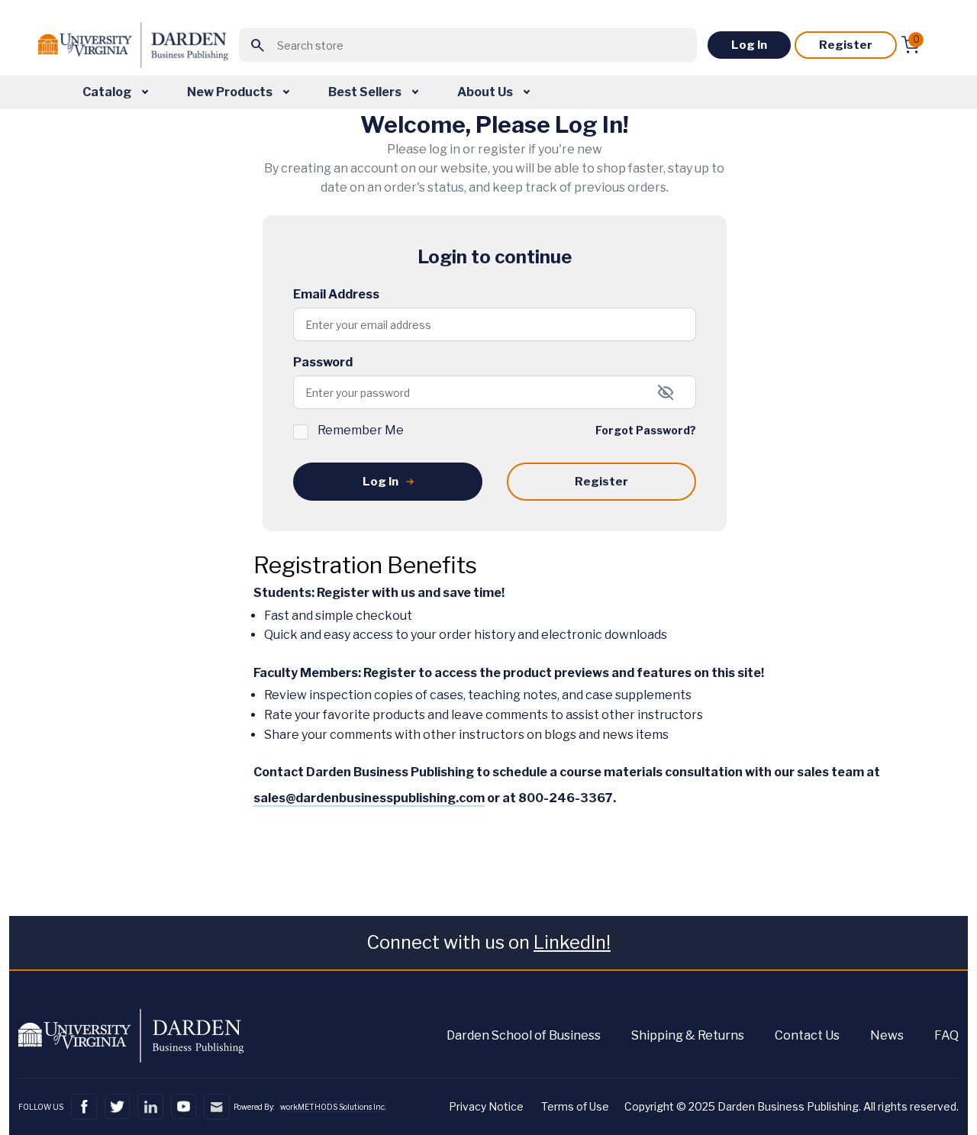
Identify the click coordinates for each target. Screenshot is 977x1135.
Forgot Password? (645, 430)
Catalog (108, 92)
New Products (231, 92)
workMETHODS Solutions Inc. (332, 1106)
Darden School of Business (524, 1035)
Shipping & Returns (687, 1035)
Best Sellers (366, 92)
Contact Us (807, 1035)
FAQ (946, 1035)
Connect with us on (488, 942)
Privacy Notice (486, 1106)
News (887, 1035)
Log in (749, 45)
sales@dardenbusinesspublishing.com (369, 798)
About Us (486, 92)
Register (845, 45)
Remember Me (361, 430)
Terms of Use (575, 1106)
